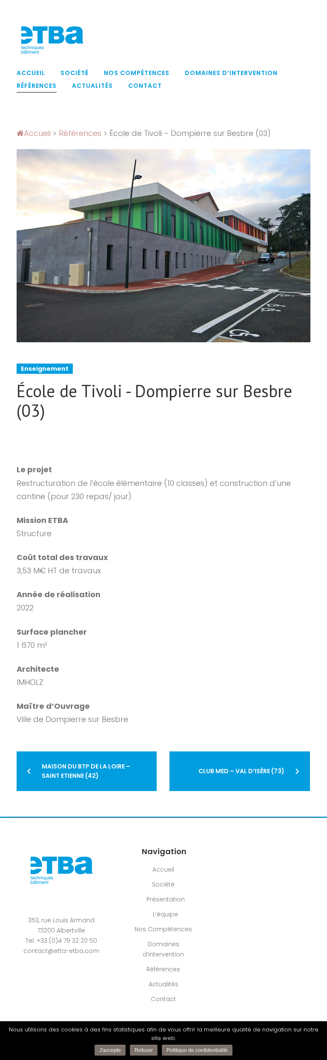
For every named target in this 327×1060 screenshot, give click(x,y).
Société (74, 73)
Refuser (144, 1050)
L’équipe (165, 914)
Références (37, 85)
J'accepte (110, 1050)
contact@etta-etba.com (61, 951)
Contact (145, 85)
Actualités (92, 85)
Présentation (165, 899)
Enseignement (45, 368)
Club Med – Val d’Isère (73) (241, 771)
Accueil (31, 73)
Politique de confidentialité (197, 1050)
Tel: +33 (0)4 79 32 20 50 (61, 940)
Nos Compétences (136, 73)
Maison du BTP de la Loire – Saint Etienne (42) (86, 771)
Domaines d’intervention (231, 73)
